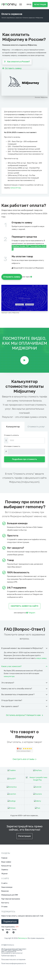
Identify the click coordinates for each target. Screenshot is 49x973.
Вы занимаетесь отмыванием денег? (18, 694)
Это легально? (7, 683)
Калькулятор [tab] (13, 426)
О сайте (4, 883)
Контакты (5, 903)
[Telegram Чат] (13, 932)
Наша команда (6, 887)
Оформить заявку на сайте (24, 606)
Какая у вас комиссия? (11, 666)
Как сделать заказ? (10, 706)
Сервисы (4, 869)
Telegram (31, 613)
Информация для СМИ (9, 895)
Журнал (4, 873)
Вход (29, 4)
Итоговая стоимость (12, 446)
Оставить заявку (13, 68)
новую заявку (41, 658)
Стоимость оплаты (11, 435)
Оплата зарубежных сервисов (12, 17)
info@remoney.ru (7, 945)
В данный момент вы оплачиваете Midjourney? (22, 648)
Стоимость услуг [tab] (36, 426)
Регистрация (40, 5)
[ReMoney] (8, 4)
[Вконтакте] (2, 929)
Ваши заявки (6, 862)
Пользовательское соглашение (13, 959)
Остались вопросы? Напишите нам (23, 715)
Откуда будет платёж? (11, 700)
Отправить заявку (11, 277)
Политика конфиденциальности (13, 963)
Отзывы (4, 906)
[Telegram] (31, 277)
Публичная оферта (8, 955)
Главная (4, 858)
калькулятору (15, 188)
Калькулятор (6, 866)
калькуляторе (9, 676)
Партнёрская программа (10, 899)
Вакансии (5, 891)
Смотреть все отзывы (23, 759)
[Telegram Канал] (7, 932)
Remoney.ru (22, 938)
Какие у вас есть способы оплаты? (16, 689)
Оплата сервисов (29, 17)
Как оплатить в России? (18, 62)
